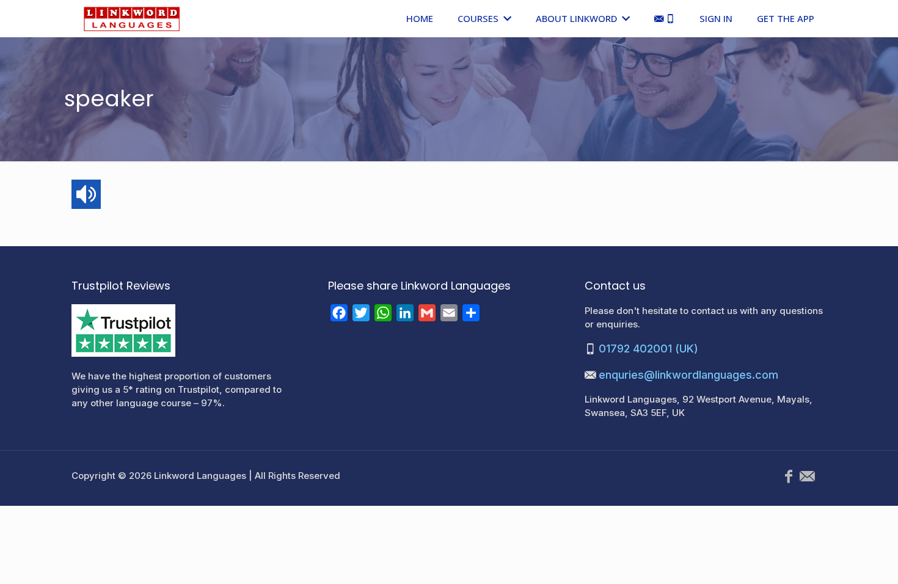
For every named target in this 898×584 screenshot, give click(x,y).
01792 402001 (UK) (648, 348)
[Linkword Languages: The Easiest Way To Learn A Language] (132, 18)
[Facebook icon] (788, 476)
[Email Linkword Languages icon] (807, 476)
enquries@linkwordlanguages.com (688, 374)
